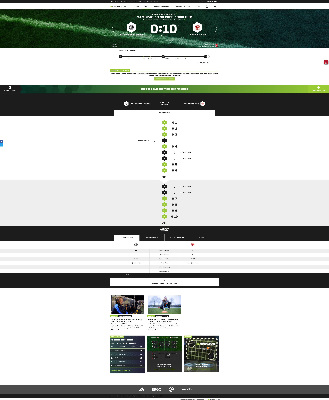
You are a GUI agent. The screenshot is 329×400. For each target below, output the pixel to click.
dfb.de (118, 1)
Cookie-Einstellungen (160, 395)
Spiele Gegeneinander (177, 237)
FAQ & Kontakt (150, 1)
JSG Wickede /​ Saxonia (131, 35)
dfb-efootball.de (124, 1)
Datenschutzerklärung (120, 395)
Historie (202, 237)
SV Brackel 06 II (197, 35)
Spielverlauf (164, 112)
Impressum (112, 395)
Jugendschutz (141, 395)
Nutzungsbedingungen (131, 395)
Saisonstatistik (127, 237)
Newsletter (156, 1)
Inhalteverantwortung (149, 395)
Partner (143, 1)
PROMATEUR (113, 1)
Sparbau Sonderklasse (163, 14)
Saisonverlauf (152, 237)
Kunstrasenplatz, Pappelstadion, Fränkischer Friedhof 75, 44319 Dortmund (163, 19)
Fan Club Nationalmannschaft (135, 1)
